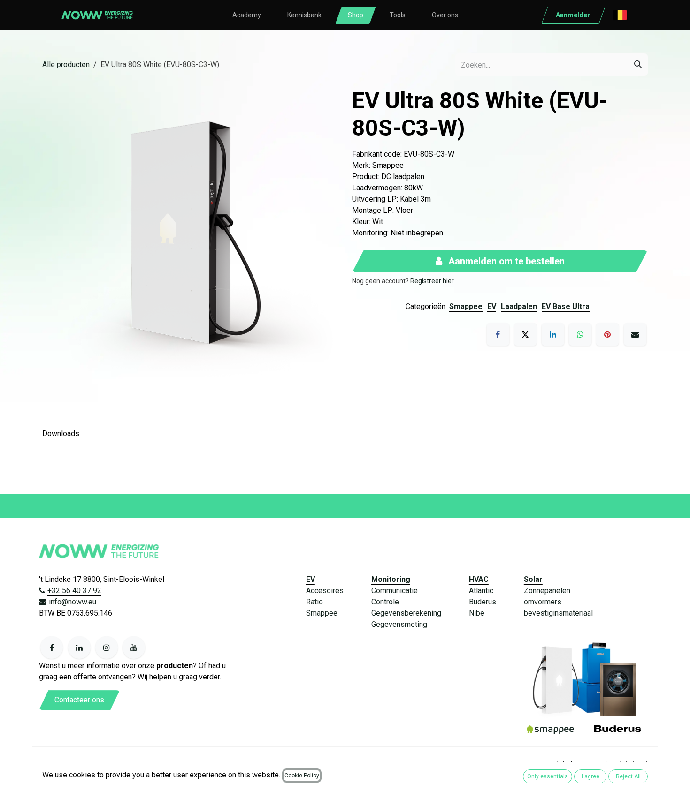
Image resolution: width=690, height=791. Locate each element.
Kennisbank (304, 15)
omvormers (542, 601)
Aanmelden (573, 15)
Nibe (476, 613)
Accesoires (325, 590)
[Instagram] (106, 647)
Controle (385, 601)
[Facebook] (498, 334)
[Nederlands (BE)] (620, 15)
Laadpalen (519, 306)
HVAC (479, 579)
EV (491, 306)
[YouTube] (134, 647)
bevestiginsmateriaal (558, 613)
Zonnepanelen (547, 590)
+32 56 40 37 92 (74, 590)
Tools (398, 15)
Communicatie (394, 590)
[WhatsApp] (580, 334)
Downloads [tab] (60, 433)
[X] (525, 334)
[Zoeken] (638, 64)
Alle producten (66, 64)
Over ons (445, 15)
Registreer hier (431, 281)
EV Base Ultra (566, 306)
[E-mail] (635, 334)
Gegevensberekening (406, 613)
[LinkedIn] (553, 334)
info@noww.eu (72, 601)
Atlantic (481, 590)
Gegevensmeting (399, 624)
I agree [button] (590, 776)
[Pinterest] (607, 334)
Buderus (482, 601)
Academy (246, 15)
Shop (355, 15)
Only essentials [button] (547, 776)
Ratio (314, 601)
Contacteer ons (79, 699)
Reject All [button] (628, 776)
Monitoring (390, 579)
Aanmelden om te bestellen (505, 261)
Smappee (466, 306)
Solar (533, 579)
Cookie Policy (301, 775)
